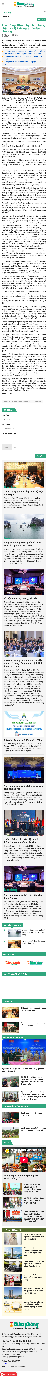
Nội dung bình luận (9, 434)
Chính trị (7, 1001)
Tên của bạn (6, 415)
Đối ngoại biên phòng (13, 1037)
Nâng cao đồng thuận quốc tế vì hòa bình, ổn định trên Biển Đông (22, 544)
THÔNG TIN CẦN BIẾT (13, 1230)
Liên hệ (4, 1364)
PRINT (43, 20)
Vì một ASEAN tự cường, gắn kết (20, 598)
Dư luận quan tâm (12, 925)
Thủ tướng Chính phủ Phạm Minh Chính (16, 401)
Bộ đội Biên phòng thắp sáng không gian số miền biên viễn (34, 1200)
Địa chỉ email (7, 424)
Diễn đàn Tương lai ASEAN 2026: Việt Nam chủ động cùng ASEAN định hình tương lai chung (23, 663)
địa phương (38, 401)
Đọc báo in (8, 955)
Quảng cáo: (11, 1361)
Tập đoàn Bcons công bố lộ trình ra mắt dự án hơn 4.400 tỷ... (33, 1290)
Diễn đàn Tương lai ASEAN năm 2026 (23, 740)
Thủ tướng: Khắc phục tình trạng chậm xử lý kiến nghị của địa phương (23, 28)
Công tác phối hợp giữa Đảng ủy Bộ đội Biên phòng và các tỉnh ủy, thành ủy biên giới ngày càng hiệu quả (34, 1216)
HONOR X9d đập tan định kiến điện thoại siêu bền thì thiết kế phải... (34, 1236)
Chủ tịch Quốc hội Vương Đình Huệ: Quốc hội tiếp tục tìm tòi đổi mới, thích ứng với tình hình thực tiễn (25, 52)
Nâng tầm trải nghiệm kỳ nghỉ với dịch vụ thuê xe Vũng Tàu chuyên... (34, 1263)
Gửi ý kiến (41, 456)
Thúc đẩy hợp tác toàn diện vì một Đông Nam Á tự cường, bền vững (21, 841)
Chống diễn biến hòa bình (15, 1107)
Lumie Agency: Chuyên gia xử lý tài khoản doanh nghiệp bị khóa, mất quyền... (33, 1305)
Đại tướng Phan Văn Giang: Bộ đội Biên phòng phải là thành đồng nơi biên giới (32, 1188)
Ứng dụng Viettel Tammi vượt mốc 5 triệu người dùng (34, 1277)
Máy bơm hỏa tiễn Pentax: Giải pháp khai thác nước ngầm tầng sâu (33, 1251)
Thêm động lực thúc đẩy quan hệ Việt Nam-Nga (33, 942)
